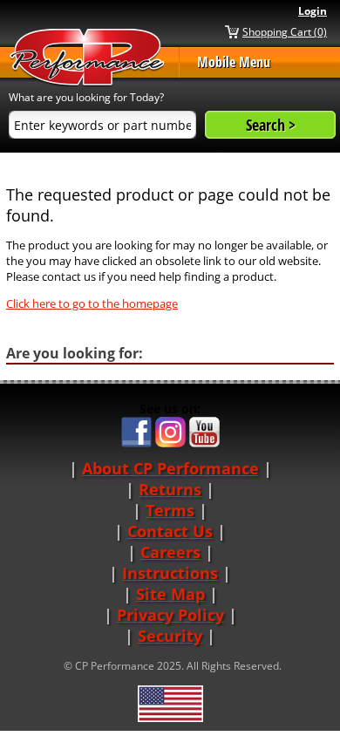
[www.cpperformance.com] (87, 58)
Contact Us (170, 531)
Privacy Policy (170, 614)
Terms (170, 510)
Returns (170, 489)
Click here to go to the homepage (92, 303)
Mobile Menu (233, 62)
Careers (170, 552)
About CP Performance (170, 468)
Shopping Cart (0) (284, 31)
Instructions (170, 572)
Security (170, 635)
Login (312, 10)
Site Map (170, 593)
